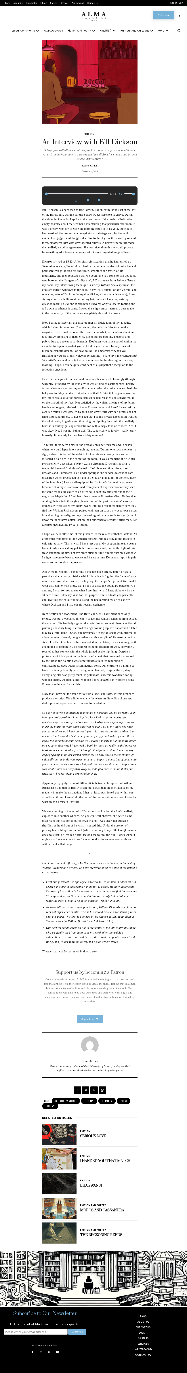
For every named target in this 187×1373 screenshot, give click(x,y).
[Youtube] (57, 1352)
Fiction (89, 134)
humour (107, 1101)
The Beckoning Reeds (101, 1235)
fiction (89, 1101)
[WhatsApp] (102, 1090)
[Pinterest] (94, 1090)
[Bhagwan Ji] (59, 1183)
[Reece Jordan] (90, 1045)
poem (124, 1101)
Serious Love (93, 1136)
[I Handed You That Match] (59, 1158)
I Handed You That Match (105, 1161)
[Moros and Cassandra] (59, 1208)
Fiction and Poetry (93, 1205)
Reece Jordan (90, 165)
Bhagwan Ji (91, 1185)
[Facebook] (77, 1090)
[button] (178, 16)
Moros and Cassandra (102, 1210)
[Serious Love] (59, 1134)
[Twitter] (85, 1090)
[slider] (76, 193)
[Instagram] (41, 1352)
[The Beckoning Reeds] (59, 1233)
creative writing (65, 1101)
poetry (50, 1106)
